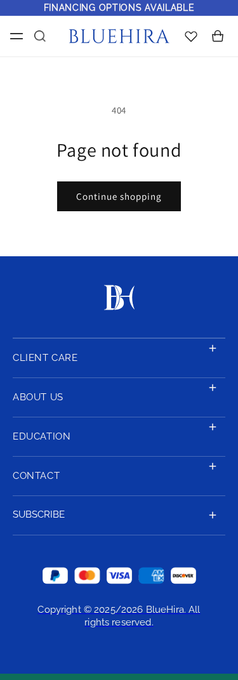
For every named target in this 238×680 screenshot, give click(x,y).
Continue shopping (119, 196)
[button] (14, 36)
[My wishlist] (191, 35)
